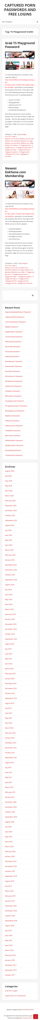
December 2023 (10, 624)
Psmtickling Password (13, 450)
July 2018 (8, 931)
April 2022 (8, 723)
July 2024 (8, 590)
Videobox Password (12, 421)
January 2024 (10, 619)
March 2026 (9, 496)
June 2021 (8, 772)
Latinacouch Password (13, 386)
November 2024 (11, 570)
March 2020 (9, 846)
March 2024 (9, 609)
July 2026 (8, 476)
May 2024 (8, 599)
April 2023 (8, 664)
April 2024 (8, 604)
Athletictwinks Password (14, 440)
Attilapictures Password (13, 381)
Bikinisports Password (13, 396)
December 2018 (10, 906)
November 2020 (11, 807)
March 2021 (9, 787)
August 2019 (9, 881)
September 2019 (11, 876)
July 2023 (8, 649)
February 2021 (10, 792)
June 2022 (8, 713)
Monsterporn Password (13, 376)
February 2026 (10, 501)
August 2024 (9, 585)
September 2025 (11, 520)
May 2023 (8, 659)
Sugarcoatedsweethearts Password (18, 312)
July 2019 (8, 886)
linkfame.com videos (11, 145)
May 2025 (8, 540)
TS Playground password (23, 147)
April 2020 (8, 842)
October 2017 (10, 975)
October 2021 (10, 753)
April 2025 (8, 545)
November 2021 (11, 748)
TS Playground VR (24, 152)
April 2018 (8, 945)
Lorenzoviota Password (13, 337)
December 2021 (10, 743)
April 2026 (8, 491)
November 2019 (11, 866)
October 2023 (10, 634)
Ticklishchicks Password (13, 455)
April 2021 (8, 782)
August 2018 (9, 926)
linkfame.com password (12, 143)
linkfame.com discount (27, 139)
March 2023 (9, 669)
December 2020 (10, 802)
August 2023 (9, 644)
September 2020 (11, 817)
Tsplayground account (12, 154)
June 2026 (8, 481)
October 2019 (10, 871)
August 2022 (9, 703)
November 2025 (11, 510)
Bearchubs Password (12, 435)
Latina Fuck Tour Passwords (15, 996)
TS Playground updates (24, 277)
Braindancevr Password (13, 361)
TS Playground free (25, 145)
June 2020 (8, 832)
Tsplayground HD (22, 281)
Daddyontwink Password (14, 445)
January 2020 (10, 856)
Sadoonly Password (12, 356)
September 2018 (11, 921)
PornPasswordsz (28, 1010)
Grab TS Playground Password (20, 45)
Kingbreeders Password (13, 332)
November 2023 (11, 629)
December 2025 (10, 506)
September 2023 (11, 639)
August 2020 (9, 822)
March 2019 (9, 891)
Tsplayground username (24, 283)
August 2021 (9, 762)
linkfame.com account (12, 139)
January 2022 (10, 738)
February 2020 (10, 851)
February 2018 (10, 955)
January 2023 (10, 678)
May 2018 (8, 940)
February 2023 (10, 674)
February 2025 (10, 555)
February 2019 (10, 896)
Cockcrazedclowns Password (15, 322)
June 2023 (8, 654)
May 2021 (8, 777)
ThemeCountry (27, 1018)
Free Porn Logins (10, 136)
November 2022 (11, 688)
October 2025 (10, 515)
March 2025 (9, 550)
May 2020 (8, 837)
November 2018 (11, 911)
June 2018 (8, 935)
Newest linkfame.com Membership (15, 172)
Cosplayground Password (14, 401)
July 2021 (8, 767)
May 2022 (8, 718)
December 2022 (10, 683)
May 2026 (8, 486)
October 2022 (10, 693)
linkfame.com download (12, 141)
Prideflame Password (12, 431)
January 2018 (10, 960)
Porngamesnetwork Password (16, 406)
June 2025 (8, 535)
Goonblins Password (12, 371)
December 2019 (10, 861)
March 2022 (9, 728)
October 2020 (10, 812)
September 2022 (11, 698)
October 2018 (10, 916)
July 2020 (8, 827)
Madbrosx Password (12, 416)
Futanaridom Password (13, 366)
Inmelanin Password (12, 391)
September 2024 (11, 580)
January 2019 (10, 901)
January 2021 (10, 797)
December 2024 (10, 565)
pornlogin (23, 134)
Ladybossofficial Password (14, 317)
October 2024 (10, 575)
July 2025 (8, 530)
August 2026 (9, 471)
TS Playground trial (23, 150)
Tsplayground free (11, 281)
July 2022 (8, 708)
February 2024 (10, 614)
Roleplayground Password (14, 411)
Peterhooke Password (13, 342)
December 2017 (10, 965)
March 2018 (9, 950)
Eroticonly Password (12, 351)
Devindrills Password (12, 347)
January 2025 (10, 560)
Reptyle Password (11, 327)
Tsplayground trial (10, 283)
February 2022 (10, 733)
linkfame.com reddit (27, 143)
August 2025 (9, 525)
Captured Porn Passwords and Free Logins (20, 10)
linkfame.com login (27, 141)
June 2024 (8, 594)
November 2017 (11, 970)
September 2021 (11, 758)
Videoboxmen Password (14, 426)
